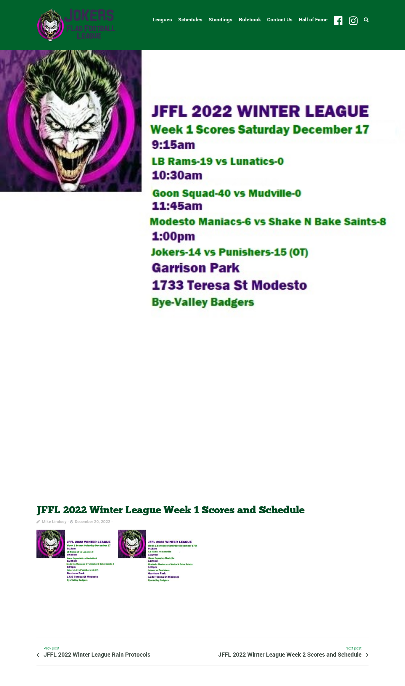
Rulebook (250, 19)
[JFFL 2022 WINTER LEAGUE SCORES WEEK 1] (202, 271)
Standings (220, 19)
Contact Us (280, 19)
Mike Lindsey (54, 521)
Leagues (162, 19)
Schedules (190, 19)
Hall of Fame (313, 19)
